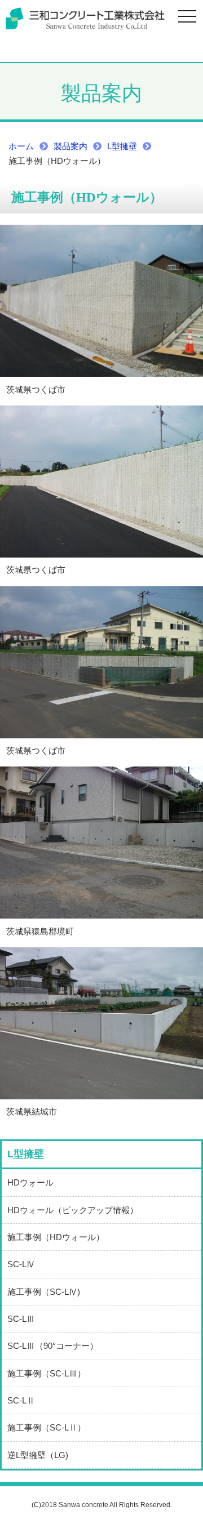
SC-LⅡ (21, 1400)
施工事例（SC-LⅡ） (46, 1427)
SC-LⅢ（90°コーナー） (52, 1346)
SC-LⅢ (21, 1319)
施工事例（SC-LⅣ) (43, 1291)
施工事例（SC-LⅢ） (46, 1373)
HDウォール (30, 1182)
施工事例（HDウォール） (55, 1237)
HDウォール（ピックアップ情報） (72, 1210)
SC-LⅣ (21, 1264)
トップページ (84, 19)
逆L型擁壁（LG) (37, 1455)
